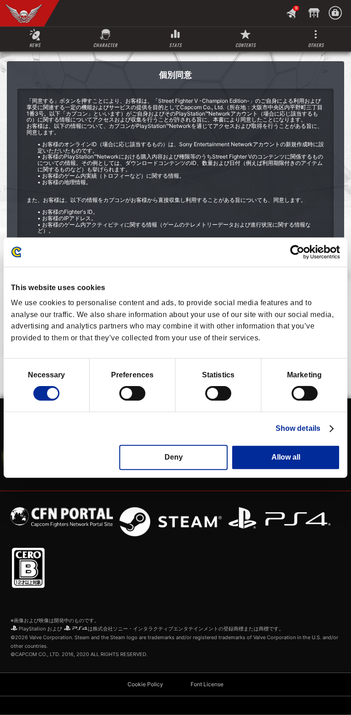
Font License (207, 684)
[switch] (132, 393)
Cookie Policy (145, 684)
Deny (174, 457)
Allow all (285, 457)
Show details (298, 428)
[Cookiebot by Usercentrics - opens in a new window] (300, 251)
